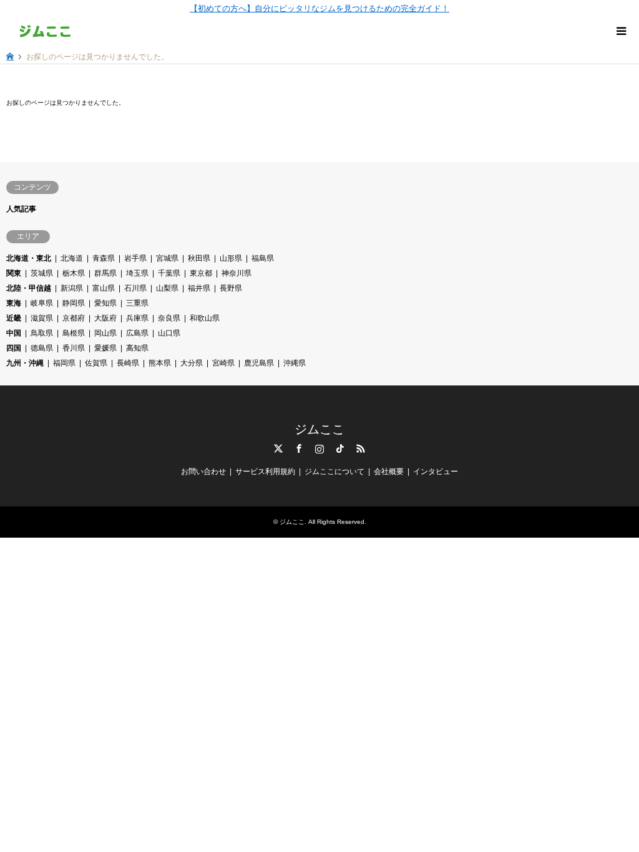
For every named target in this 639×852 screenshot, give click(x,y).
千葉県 (169, 273)
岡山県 (105, 333)
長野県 (231, 288)
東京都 (201, 273)
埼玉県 (137, 273)
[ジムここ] (45, 31)
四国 (13, 348)
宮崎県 (223, 363)
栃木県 (73, 273)
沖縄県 (294, 363)
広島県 (137, 333)
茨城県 (42, 273)
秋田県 (199, 258)
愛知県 (105, 303)
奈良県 (169, 318)
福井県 (199, 288)
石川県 (135, 288)
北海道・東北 (28, 258)
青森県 (103, 258)
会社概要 (389, 471)
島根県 (73, 333)
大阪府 (105, 318)
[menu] (620, 31)
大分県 (191, 363)
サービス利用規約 (265, 471)
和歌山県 (205, 318)
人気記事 (21, 209)
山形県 (231, 258)
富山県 (103, 288)
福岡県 (64, 363)
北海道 (72, 258)
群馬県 (105, 273)
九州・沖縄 (25, 363)
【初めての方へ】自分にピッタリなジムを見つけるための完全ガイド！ (319, 8)
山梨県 (167, 288)
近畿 (13, 318)
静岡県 (73, 303)
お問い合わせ (203, 471)
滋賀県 (42, 318)
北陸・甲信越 (28, 288)
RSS (360, 448)
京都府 (73, 318)
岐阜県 (42, 303)
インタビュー (435, 471)
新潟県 (72, 288)
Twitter (278, 448)
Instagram (319, 448)
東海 (13, 303)
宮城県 (167, 258)
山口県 (169, 333)
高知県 (137, 348)
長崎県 (128, 363)
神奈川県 (236, 273)
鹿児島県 (259, 363)
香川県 (73, 348)
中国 (13, 333)
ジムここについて (334, 471)
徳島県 (42, 348)
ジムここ (319, 429)
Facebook (299, 448)
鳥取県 (42, 333)
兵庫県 (137, 318)
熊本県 (160, 363)
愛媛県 (105, 348)
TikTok (340, 448)
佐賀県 (96, 363)
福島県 (262, 258)
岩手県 (135, 258)
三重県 (137, 303)
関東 (13, 273)
